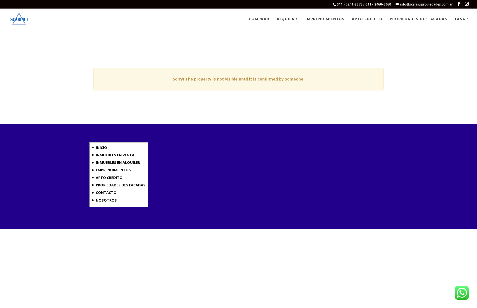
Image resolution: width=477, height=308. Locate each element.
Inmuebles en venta (115, 154)
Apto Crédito (367, 19)
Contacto (106, 192)
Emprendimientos (324, 19)
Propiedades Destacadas (418, 19)
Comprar (259, 19)
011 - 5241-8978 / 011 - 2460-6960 (364, 4)
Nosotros (106, 200)
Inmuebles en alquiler (118, 162)
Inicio (101, 147)
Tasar (461, 19)
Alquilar (287, 19)
